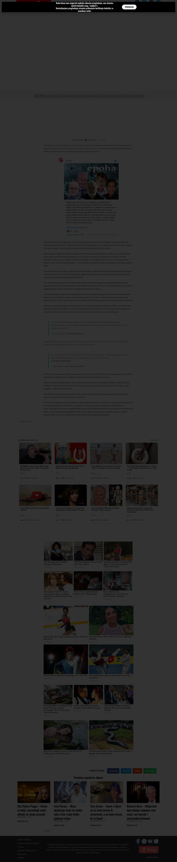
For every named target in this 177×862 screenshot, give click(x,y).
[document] (88, 431)
